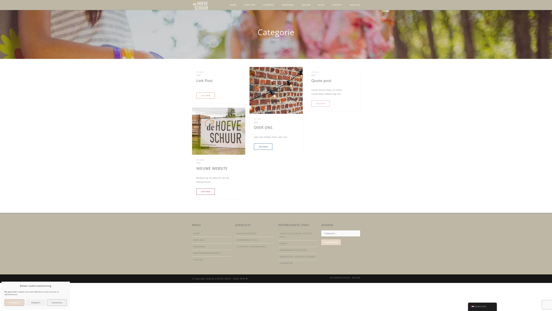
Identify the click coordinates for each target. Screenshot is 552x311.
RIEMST (284, 243)
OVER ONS (249, 4)
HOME (233, 4)
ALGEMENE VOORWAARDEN (251, 246)
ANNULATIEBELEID (246, 233)
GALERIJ (306, 4)
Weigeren (35, 302)
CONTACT (337, 4)
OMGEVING (288, 4)
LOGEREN (268, 4)
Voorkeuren (57, 302)
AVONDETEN (286, 263)
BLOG (321, 4)
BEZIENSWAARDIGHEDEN (206, 253)
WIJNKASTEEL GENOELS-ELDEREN (297, 256)
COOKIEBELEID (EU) (246, 240)
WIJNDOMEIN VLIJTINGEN (293, 250)
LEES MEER (205, 95)
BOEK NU (355, 4)
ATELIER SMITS (223, 278)
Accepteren (14, 302)
